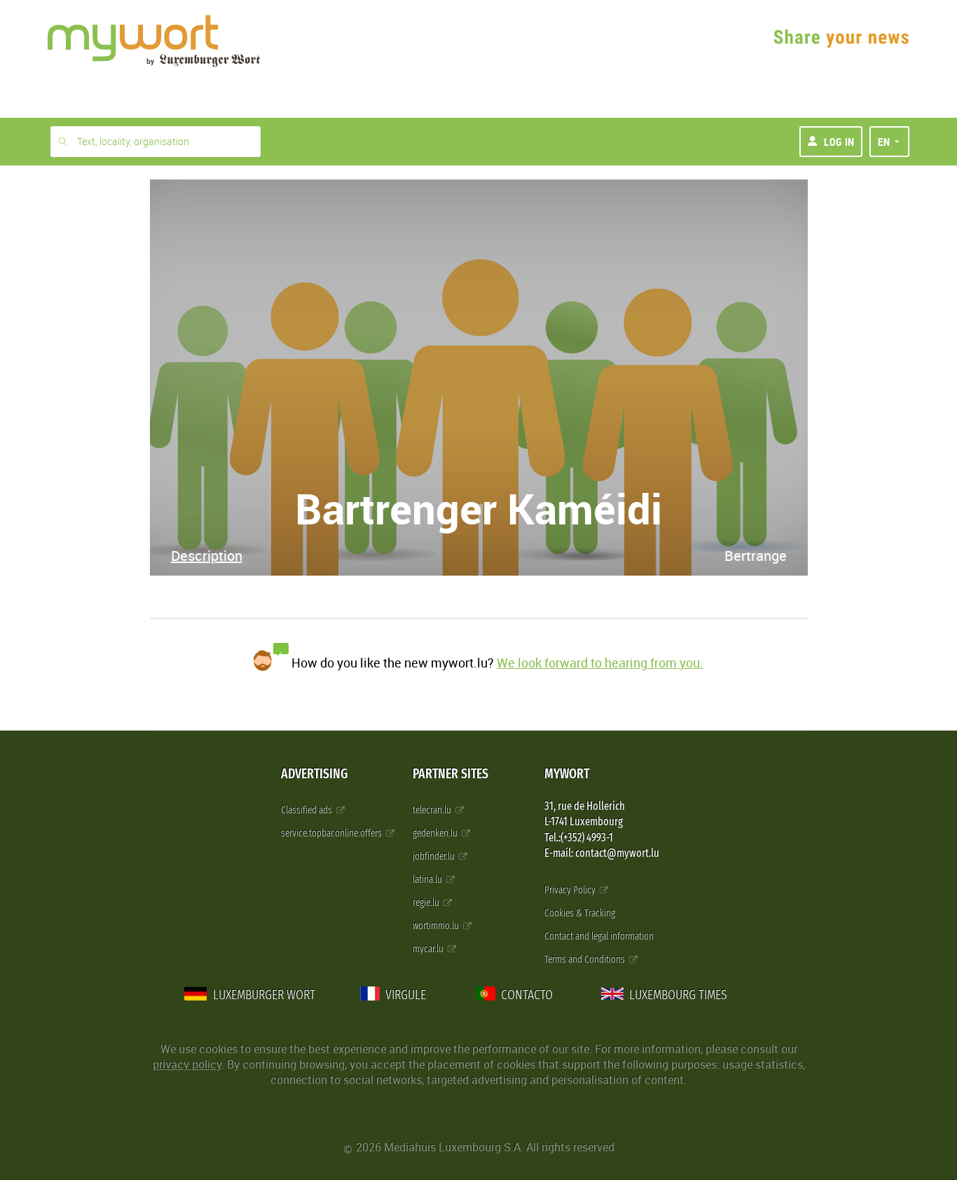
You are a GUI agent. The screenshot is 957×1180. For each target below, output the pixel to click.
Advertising (314, 774)
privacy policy (187, 1064)
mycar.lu (429, 949)
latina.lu (428, 880)
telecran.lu (433, 810)
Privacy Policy (571, 890)
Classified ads (307, 810)
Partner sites (450, 774)
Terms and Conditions (585, 959)
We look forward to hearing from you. (600, 662)
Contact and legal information (599, 936)
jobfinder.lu (435, 856)
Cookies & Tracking (579, 913)
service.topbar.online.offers (332, 833)
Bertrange (755, 555)
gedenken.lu (436, 833)
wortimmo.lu (437, 926)
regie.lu (427, 903)
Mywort (566, 774)
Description (206, 555)
